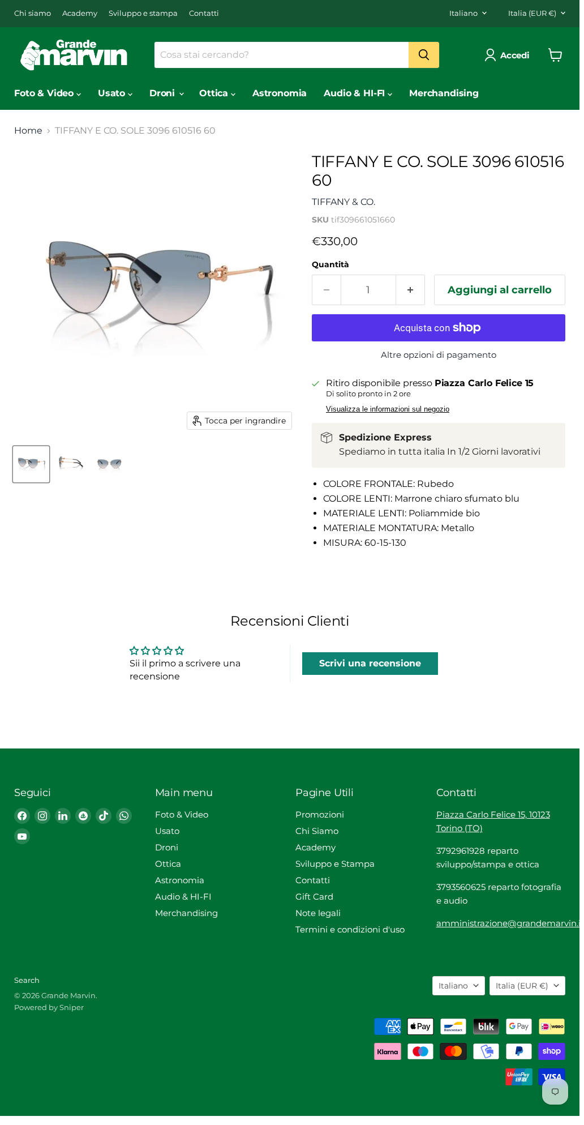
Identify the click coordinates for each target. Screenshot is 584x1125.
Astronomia (279, 93)
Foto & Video (45, 93)
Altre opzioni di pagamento (438, 355)
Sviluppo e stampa (143, 13)
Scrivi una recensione (370, 663)
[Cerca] (424, 55)
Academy (79, 13)
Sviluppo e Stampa (335, 863)
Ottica (215, 93)
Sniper (71, 1007)
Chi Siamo (316, 830)
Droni (163, 93)
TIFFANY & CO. (343, 201)
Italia (532, 13)
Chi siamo (32, 13)
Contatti (204, 13)
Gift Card (314, 896)
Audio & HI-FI (356, 93)
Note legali (318, 913)
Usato (113, 93)
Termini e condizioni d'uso (350, 929)
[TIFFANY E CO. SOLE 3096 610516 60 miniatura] (31, 464)
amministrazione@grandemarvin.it (510, 923)
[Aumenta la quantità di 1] (410, 290)
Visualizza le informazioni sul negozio (387, 409)
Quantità (330, 264)
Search (27, 980)
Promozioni (319, 814)
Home (28, 131)
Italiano (463, 13)
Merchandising (444, 93)
